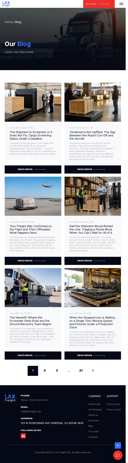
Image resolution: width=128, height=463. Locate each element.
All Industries (95, 409)
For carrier (94, 431)
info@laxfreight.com (31, 411)
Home (9, 22)
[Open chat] (118, 455)
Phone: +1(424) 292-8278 (34, 400)
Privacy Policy (114, 409)
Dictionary (94, 420)
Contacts (93, 437)
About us (93, 415)
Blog (91, 426)
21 (81, 371)
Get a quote (91, 4)
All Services (94, 404)
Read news (25, 169)
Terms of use (113, 404)
